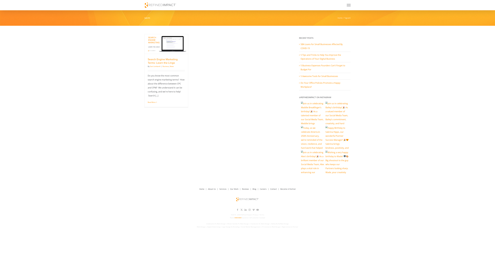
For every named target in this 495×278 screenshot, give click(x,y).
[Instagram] (250, 210)
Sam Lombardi (155, 66)
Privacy (255, 215)
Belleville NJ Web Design (280, 224)
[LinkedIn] (246, 210)
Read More (152, 102)
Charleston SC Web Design (260, 224)
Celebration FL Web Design (216, 224)
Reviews (245, 189)
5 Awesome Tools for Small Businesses (319, 76)
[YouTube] (258, 210)
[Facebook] (238, 210)
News (172, 66)
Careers (263, 189)
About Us (212, 189)
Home (201, 189)
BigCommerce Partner (290, 227)
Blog (254, 189)
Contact (273, 189)
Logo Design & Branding (230, 227)
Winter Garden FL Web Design (238, 224)
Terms (261, 215)
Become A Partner (288, 189)
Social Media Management (250, 227)
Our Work (234, 189)
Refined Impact (246, 215)
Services (222, 189)
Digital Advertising (213, 227)
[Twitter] (242, 210)
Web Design (201, 227)
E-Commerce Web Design (271, 227)
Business (166, 66)
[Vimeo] (254, 210)
